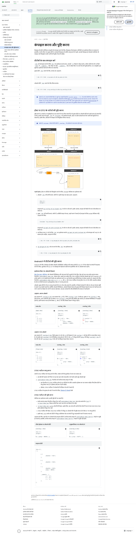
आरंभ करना (14, 10)
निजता (49, 530)
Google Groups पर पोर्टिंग (66, 524)
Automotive (70, 10)
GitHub (25, 524)
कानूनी (39, 530)
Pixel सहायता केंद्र (102, 511)
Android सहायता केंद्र (103, 509)
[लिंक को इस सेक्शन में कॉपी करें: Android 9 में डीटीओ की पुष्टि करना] (63, 262)
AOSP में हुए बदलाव (83, 24)
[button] (9, 25)
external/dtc (92, 100)
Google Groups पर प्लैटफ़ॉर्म (67, 519)
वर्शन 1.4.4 (70, 99)
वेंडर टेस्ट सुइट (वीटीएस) (40, 274)
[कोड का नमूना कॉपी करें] (101, 75)
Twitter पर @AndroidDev (67, 511)
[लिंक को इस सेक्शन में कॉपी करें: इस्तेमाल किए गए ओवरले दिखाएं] (56, 271)
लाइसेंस (44, 530)
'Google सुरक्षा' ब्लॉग (65, 516)
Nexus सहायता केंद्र (102, 514)
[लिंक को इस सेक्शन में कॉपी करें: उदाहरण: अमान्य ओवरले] (49, 294)
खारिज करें (119, 22)
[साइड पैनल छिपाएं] (19, 531)
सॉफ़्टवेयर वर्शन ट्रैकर (102, 524)
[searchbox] (10, 15)
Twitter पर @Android (66, 509)
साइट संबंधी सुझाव (56, 530)
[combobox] (104, 1)
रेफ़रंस (79, 10)
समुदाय (34, 530)
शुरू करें (129, 22)
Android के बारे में (27, 530)
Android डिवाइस (59, 10)
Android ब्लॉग (64, 514)
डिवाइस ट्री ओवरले (65, 390)
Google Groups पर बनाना (66, 521)
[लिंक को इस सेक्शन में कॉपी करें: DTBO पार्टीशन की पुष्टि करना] (54, 395)
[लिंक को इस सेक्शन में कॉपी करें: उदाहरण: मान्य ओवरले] (47, 332)
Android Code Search (28, 2)
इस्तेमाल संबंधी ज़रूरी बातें (28, 511)
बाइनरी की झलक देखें (27, 516)
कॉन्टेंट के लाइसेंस (51, 495)
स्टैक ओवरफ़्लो (101, 521)
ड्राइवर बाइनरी (26, 521)
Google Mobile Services (104, 519)
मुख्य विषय (30, 10)
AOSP (35, 39)
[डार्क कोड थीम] (99, 75)
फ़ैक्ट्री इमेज (25, 519)
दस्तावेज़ (4, 6)
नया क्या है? (4, 10)
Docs (15, 2)
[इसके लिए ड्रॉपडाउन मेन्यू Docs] (18, 2)
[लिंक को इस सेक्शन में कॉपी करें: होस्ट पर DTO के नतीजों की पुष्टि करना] (65, 111)
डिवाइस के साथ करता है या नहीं (43, 10)
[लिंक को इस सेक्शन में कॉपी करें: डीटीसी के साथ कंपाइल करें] (56, 61)
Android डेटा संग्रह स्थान (28, 509)
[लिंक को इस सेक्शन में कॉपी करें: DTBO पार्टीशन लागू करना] (52, 371)
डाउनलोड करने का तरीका (28, 514)
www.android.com (103, 516)
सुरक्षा (22, 10)
